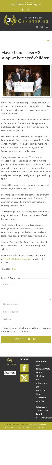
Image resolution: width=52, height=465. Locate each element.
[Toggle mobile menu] (47, 26)
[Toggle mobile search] (42, 26)
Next (47, 40)
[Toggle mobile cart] (36, 26)
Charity (14, 269)
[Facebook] (24, 368)
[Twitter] (24, 378)
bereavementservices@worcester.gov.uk (26, 4)
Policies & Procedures (26, 427)
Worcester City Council (38, 424)
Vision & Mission (10, 427)
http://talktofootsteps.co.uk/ (17, 259)
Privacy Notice (41, 427)
